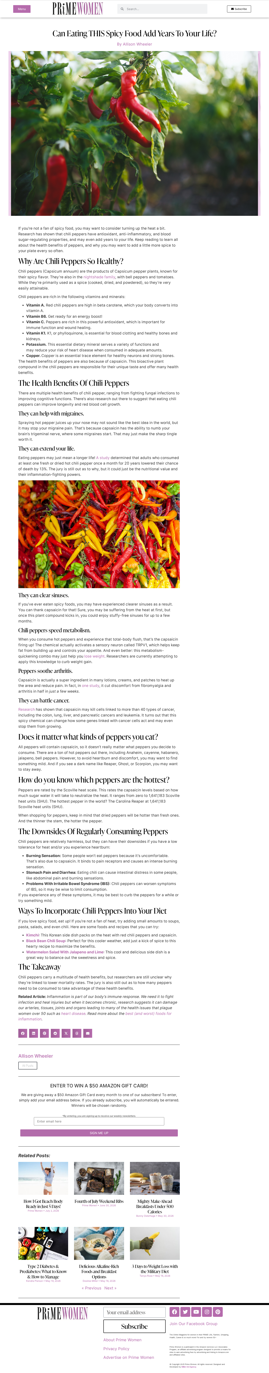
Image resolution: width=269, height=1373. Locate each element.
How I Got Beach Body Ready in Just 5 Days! (43, 1203)
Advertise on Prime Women (128, 1357)
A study (103, 457)
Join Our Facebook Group (193, 1323)
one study (90, 685)
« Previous (91, 1288)
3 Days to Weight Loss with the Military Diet (155, 1268)
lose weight (94, 656)
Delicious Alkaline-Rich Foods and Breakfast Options (99, 1271)
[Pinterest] (218, 1312)
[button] (22, 1033)
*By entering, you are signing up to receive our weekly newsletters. (99, 1116)
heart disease (73, 1013)
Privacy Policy (116, 1348)
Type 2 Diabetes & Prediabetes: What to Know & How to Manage (43, 1271)
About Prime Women (122, 1340)
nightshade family (99, 277)
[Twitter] (185, 1312)
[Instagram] (207, 1312)
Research (26, 709)
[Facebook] (174, 1312)
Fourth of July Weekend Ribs (99, 1201)
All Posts (27, 1065)
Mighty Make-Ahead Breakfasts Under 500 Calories (154, 1206)
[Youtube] (196, 1312)
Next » (110, 1288)
